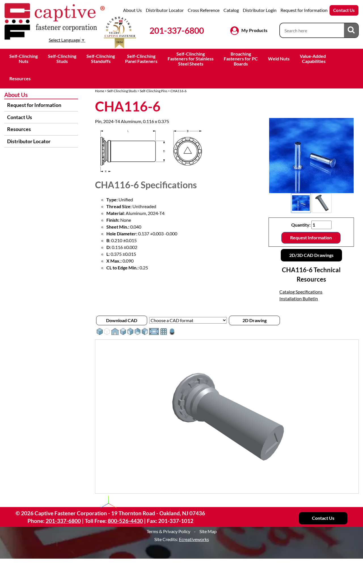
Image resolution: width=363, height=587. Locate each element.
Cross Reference (204, 10)
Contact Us (344, 10)
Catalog (231, 10)
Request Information (311, 237)
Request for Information (304, 10)
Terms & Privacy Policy (168, 531)
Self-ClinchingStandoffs (100, 58)
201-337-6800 (176, 30)
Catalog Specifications (300, 291)
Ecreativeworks (194, 539)
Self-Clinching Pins (153, 91)
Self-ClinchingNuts (23, 58)
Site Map (208, 531)
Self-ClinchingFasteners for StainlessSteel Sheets (191, 58)
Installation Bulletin (298, 298)
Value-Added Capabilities (313, 58)
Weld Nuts (279, 58)
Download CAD (121, 320)
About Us (132, 10)
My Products (254, 30)
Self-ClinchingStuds (62, 58)
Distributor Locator (165, 10)
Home (99, 91)
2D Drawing (254, 320)
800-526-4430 (125, 521)
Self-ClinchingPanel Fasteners (141, 58)
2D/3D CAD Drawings (311, 255)
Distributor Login (260, 10)
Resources (20, 78)
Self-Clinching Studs (122, 91)
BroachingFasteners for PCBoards (241, 58)
